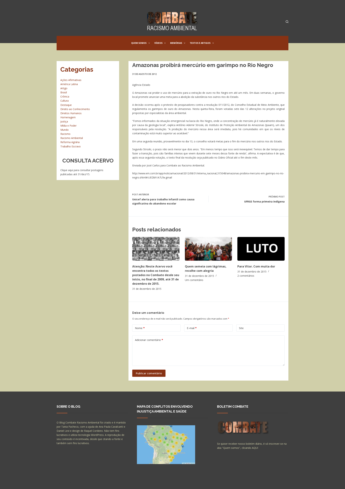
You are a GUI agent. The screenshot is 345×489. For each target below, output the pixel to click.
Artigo (63, 88)
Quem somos (138, 43)
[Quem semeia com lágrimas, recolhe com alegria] (208, 248)
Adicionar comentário (149, 340)
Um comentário (194, 280)
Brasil (63, 92)
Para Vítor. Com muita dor (256, 266)
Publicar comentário (149, 373)
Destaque (66, 105)
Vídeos (158, 43)
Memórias (176, 43)
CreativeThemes (120, 483)
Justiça (64, 121)
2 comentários (245, 275)
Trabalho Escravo (70, 146)
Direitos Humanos (71, 113)
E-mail (192, 328)
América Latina (69, 84)
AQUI (255, 448)
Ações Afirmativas (70, 80)
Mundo (64, 129)
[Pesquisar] (287, 21)
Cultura (64, 100)
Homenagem (68, 117)
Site (241, 328)
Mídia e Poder (68, 125)
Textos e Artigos (200, 43)
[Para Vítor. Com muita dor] (261, 248)
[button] (149, 43)
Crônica (64, 96)
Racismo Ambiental (71, 138)
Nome (140, 328)
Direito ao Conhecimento (75, 109)
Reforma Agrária (70, 142)
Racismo (65, 134)
